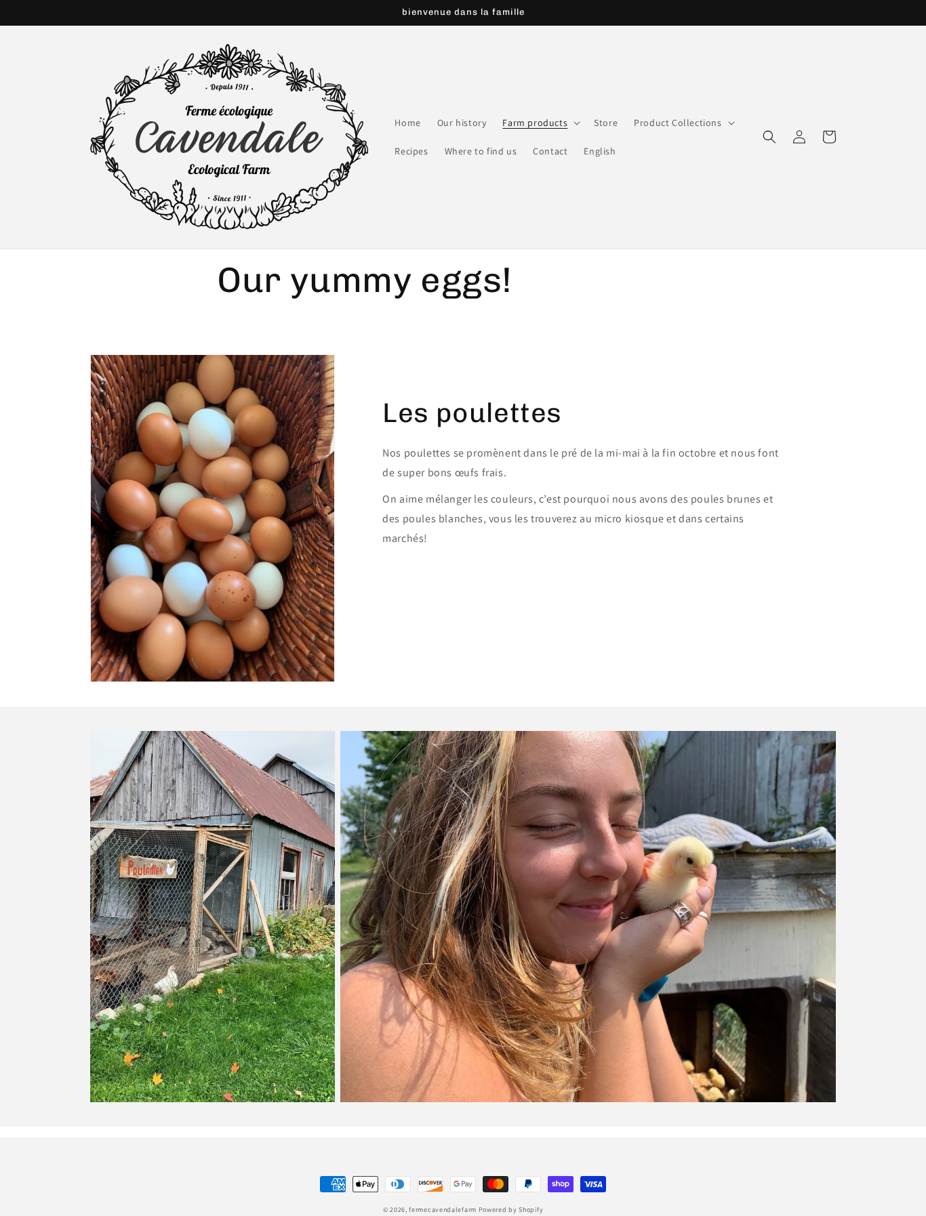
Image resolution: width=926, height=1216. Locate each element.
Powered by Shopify (511, 1209)
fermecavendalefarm (443, 1209)
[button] (540, 122)
